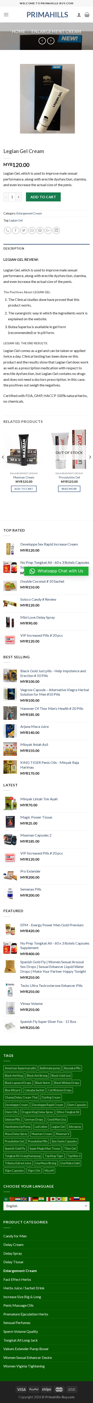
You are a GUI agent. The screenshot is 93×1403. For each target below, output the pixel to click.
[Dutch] (18, 1198)
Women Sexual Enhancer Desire (27, 1357)
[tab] (46, 248)
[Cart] (87, 15)
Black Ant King (14, 1075)
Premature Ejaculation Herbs (25, 1314)
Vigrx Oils (34, 1170)
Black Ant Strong (37, 1075)
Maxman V (63, 1134)
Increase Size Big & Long (22, 1297)
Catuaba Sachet (34, 1090)
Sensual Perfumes (16, 1322)
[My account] (79, 15)
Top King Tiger (54, 1156)
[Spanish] (83, 1198)
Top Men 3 (73, 1156)
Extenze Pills (12, 1119)
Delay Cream (13, 1244)
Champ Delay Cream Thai (21, 1097)
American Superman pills (20, 1068)
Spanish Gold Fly (15, 1148)
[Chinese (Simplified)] (12, 1198)
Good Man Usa (56, 1119)
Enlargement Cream (56, 31)
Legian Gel (16, 220)
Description (13, 248)
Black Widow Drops (66, 1083)
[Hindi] (41, 1198)
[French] (30, 1198)
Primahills (46, 14)
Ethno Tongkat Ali (68, 1112)
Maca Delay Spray (16, 1134)
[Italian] (47, 1198)
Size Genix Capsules (64, 1141)
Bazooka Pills (72, 1068)
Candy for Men (15, 1236)
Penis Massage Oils (18, 1305)
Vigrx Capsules (14, 1170)
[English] (24, 1198)
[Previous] (3, 466)
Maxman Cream (23, 477)
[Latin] (65, 1198)
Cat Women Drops (60, 1090)
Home (19, 31)
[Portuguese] (71, 1198)
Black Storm (42, 1083)
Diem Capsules (76, 1105)
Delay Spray (12, 1253)
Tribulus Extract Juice (18, 1163)
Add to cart (43, 197)
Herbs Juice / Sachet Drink (23, 1288)
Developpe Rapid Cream (47, 1105)
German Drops (33, 1119)
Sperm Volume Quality (20, 1331)
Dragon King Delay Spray (37, 1112)
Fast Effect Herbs (17, 1279)
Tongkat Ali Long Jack (20, 1340)
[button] (56, 571)
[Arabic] (6, 1198)
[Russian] (77, 1198)
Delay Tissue (13, 1262)
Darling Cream (51, 1097)
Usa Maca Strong (45, 1163)
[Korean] (59, 1198)
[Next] (90, 466)
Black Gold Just (61, 1075)
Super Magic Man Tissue (45, 1148)
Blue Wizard (12, 1090)
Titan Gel (70, 1148)
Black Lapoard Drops (18, 1083)
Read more (69, 488)
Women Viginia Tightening (24, 1366)
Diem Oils (11, 1112)
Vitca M (49, 1170)
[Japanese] (53, 1198)
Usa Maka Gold (70, 1163)
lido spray (75, 1126)
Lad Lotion (41, 1126)
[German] (36, 1198)
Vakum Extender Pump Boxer (26, 1349)
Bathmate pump (50, 1068)
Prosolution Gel (69, 477)
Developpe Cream (16, 1105)
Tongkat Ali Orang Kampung (23, 1156)
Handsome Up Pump (17, 1126)
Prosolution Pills (38, 1141)
